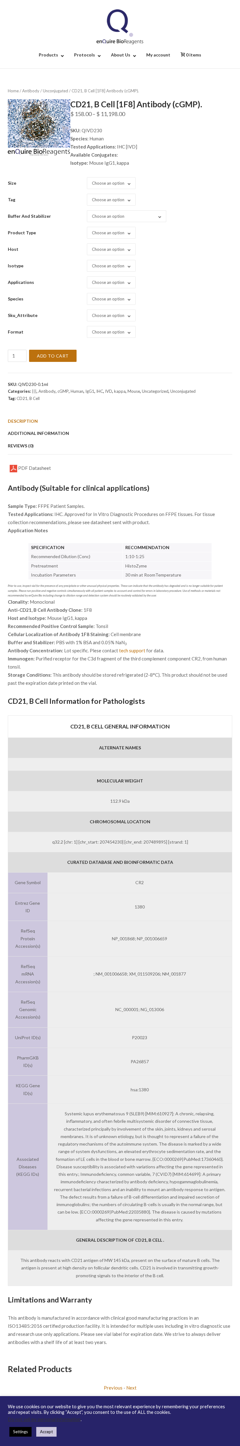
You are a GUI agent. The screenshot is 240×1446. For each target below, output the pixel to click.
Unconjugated (55, 90)
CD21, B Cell (28, 398)
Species (15, 298)
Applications (21, 282)
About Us (120, 54)
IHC (99, 391)
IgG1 (89, 391)
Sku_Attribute (23, 315)
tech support (132, 650)
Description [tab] (23, 421)
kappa (120, 391)
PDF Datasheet (34, 468)
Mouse (134, 391)
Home (13, 90)
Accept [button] (46, 1431)
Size (12, 183)
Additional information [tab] (38, 433)
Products (48, 54)
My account (158, 54)
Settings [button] (20, 1431)
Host (13, 249)
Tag (11, 199)
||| (34, 391)
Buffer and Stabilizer (29, 216)
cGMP (63, 391)
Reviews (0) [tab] (21, 445)
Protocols (84, 54)
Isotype (15, 265)
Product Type (22, 232)
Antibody (30, 90)
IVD (108, 391)
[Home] (120, 26)
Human (77, 391)
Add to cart (53, 355)
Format (15, 331)
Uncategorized (155, 391)
